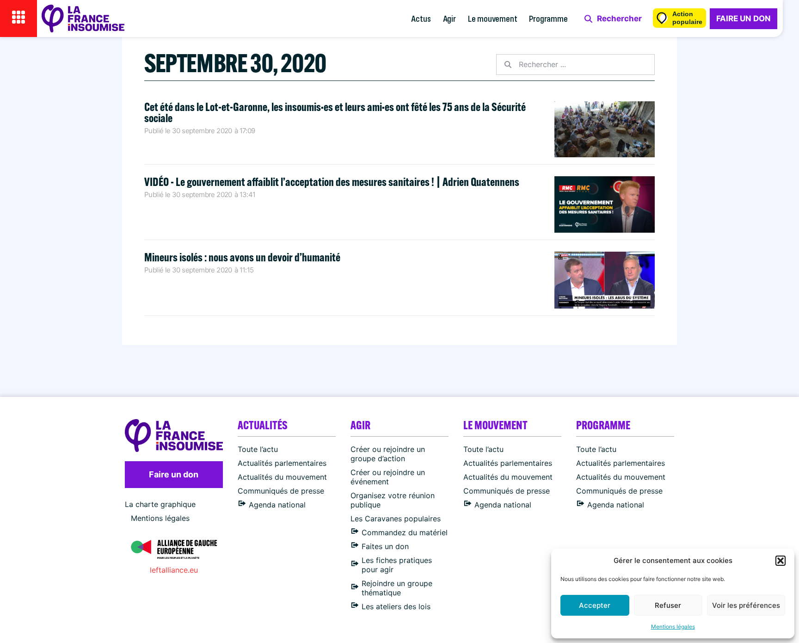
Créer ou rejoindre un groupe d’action (387, 454)
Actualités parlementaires (282, 463)
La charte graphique (160, 504)
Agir (449, 18)
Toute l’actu (258, 449)
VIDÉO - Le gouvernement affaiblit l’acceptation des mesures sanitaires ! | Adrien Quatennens (331, 181)
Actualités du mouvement (282, 477)
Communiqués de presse (281, 490)
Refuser (668, 605)
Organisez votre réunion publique (392, 500)
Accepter (594, 605)
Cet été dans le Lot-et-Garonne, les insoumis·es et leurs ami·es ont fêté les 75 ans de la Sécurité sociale (335, 112)
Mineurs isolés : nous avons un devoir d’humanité (242, 257)
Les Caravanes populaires (395, 518)
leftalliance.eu (174, 570)
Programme (548, 18)
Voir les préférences (746, 605)
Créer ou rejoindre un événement (387, 477)
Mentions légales (673, 626)
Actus (420, 18)
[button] (780, 560)
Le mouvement (492, 18)
